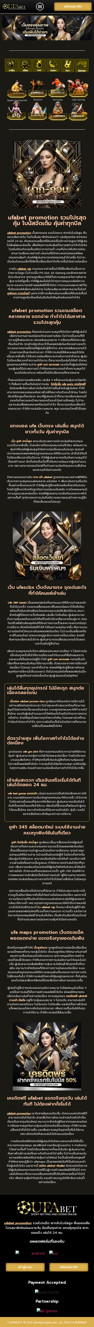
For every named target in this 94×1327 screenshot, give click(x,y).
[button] (40, 6)
